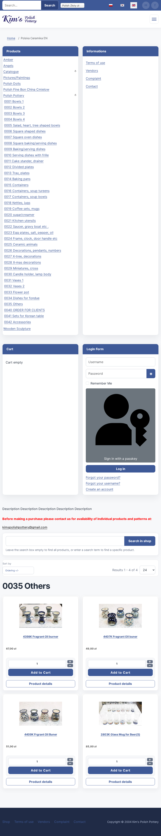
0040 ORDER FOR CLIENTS (24, 310)
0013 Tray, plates (16, 173)
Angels (8, 66)
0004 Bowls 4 (14, 119)
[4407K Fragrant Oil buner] (120, 616)
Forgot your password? (103, 477)
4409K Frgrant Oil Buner (40, 734)
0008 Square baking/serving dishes (30, 143)
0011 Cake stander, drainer (24, 161)
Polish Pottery (13, 95)
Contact (92, 86)
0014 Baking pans (17, 179)
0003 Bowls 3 (14, 113)
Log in (120, 469)
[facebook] (155, 5)
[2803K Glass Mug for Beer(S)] (120, 714)
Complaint (93, 78)
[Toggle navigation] (154, 19)
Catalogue (11, 72)
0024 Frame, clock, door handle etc (30, 238)
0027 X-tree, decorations (22, 256)
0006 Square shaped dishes (25, 131)
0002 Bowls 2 (14, 107)
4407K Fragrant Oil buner (120, 636)
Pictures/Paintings (16, 78)
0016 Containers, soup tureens (26, 191)
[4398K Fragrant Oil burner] (40, 616)
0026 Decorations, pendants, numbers (32, 250)
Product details (40, 684)
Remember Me (101, 383)
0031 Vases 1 (13, 280)
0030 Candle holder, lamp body (27, 274)
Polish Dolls (12, 83)
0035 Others (13, 304)
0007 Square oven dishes (23, 137)
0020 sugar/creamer (19, 215)
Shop (6, 822)
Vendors (92, 71)
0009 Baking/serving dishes (24, 149)
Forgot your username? (103, 483)
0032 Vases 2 (14, 286)
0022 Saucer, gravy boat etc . (26, 226)
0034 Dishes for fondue (21, 298)
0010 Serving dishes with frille (26, 155)
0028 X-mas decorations (22, 262)
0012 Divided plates (19, 167)
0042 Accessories (17, 322)
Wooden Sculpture (17, 329)
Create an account (99, 489)
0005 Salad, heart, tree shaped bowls (32, 125)
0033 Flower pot (16, 292)
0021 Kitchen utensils (20, 221)
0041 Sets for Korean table (24, 316)
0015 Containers (16, 185)
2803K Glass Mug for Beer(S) (120, 734)
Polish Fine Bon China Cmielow (26, 89)
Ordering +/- (12, 570)
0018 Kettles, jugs (17, 203)
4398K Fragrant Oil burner (40, 636)
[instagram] (146, 5)
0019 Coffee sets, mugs (21, 209)
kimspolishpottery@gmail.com (24, 527)
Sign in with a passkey (120, 459)
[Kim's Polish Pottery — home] (19, 19)
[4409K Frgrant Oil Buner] (40, 714)
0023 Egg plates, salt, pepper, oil (28, 232)
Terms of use (95, 63)
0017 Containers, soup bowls (25, 197)
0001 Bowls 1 (14, 101)
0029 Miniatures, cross (21, 268)
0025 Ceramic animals (21, 244)
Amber (8, 60)
